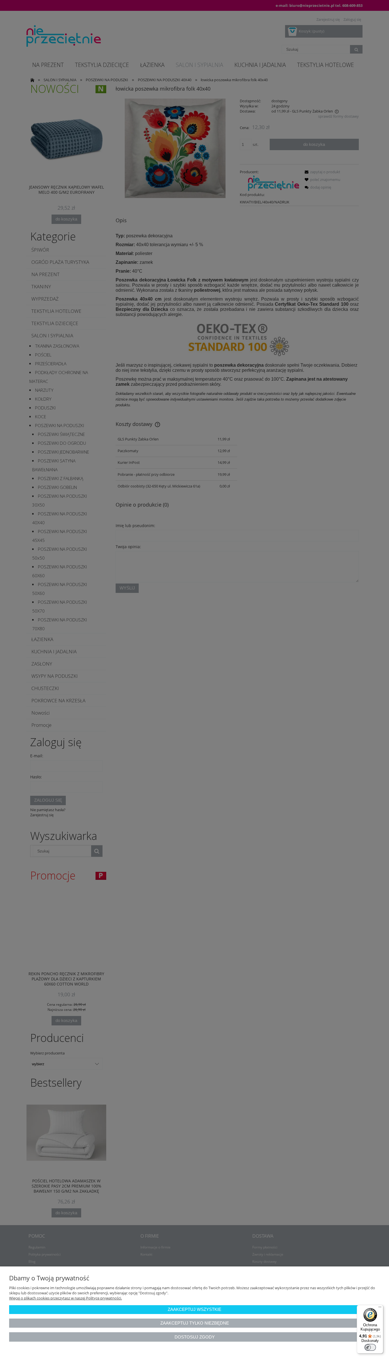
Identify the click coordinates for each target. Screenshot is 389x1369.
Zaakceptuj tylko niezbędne (194, 1323)
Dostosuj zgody (195, 1337)
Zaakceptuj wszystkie (194, 1309)
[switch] (370, 1347)
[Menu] (379, 1308)
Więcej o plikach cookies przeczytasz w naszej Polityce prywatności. (65, 1298)
